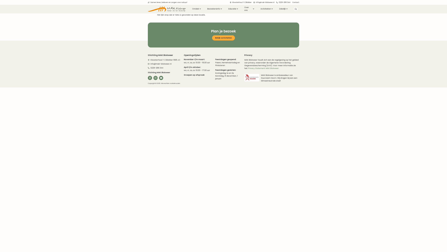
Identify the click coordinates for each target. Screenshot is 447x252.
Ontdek (195, 8)
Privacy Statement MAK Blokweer (263, 68)
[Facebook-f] (150, 78)
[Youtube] (161, 78)
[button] (295, 9)
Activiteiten (266, 8)
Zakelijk (282, 8)
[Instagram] (155, 78)
